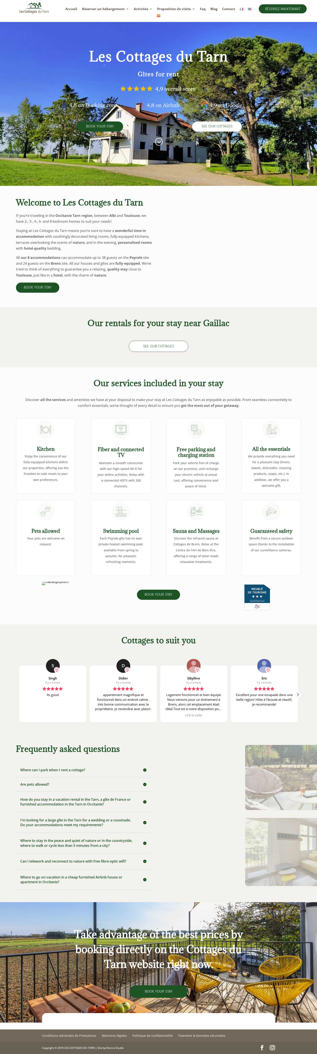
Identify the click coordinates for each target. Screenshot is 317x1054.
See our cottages (216, 126)
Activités (141, 9)
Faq (203, 9)
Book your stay (100, 126)
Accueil (71, 9)
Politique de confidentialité (152, 1036)
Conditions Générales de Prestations (69, 1036)
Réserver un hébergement (103, 9)
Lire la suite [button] (123, 715)
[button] (298, 694)
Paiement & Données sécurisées (201, 1036)
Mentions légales (114, 1036)
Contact (228, 9)
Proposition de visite (174, 9)
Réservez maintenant (282, 9)
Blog (213, 9)
